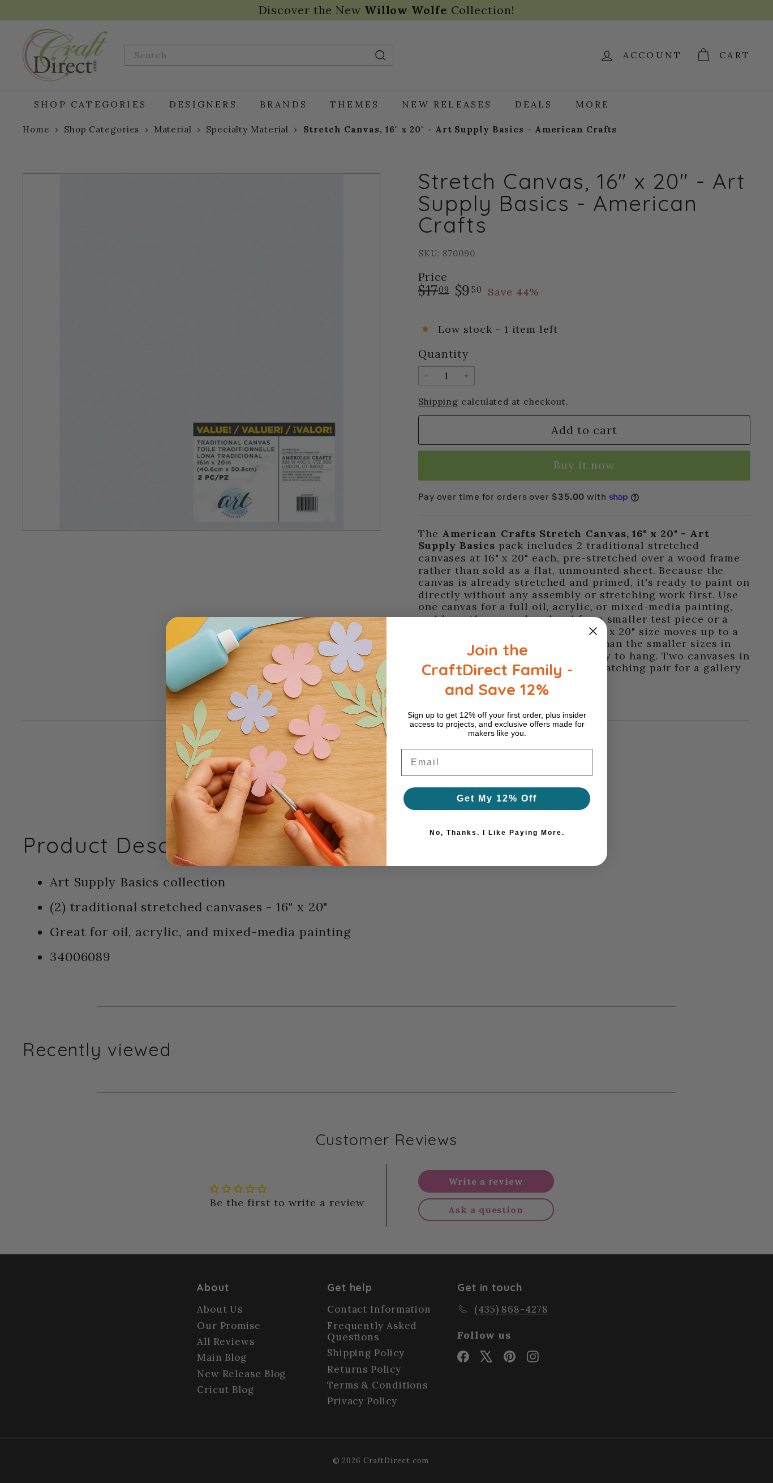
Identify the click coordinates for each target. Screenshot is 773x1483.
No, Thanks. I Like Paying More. (497, 833)
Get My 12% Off (497, 798)
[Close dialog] (593, 631)
